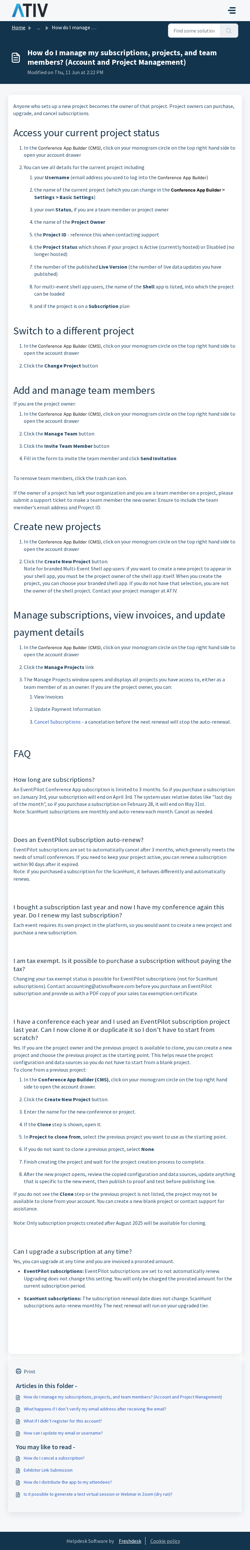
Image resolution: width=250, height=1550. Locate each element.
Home (18, 27)
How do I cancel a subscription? (54, 1458)
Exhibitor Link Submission (48, 1470)
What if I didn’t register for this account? (63, 1421)
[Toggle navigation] (231, 10)
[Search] (229, 30)
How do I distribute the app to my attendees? (68, 1482)
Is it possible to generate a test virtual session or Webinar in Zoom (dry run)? (98, 1494)
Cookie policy (165, 1541)
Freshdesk (130, 1541)
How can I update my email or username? (63, 1433)
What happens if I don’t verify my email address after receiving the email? (95, 1409)
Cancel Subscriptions (57, 721)
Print (29, 1371)
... (38, 27)
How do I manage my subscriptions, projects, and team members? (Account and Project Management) (123, 1397)
